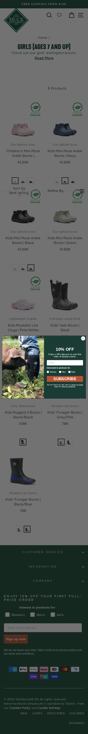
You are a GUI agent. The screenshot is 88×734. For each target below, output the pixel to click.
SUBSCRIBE (64, 378)
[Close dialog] (83, 338)
